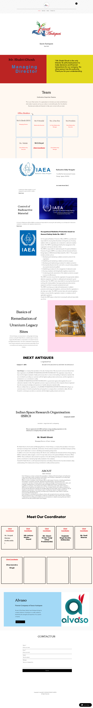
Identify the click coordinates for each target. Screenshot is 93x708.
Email (24, 650)
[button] (76, 3)
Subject (24, 655)
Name (24, 645)
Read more (21, 193)
